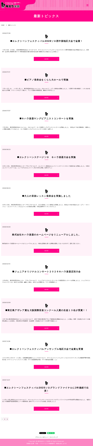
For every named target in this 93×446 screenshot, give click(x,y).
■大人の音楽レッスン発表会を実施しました (46, 196)
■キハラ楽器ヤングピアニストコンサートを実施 (47, 118)
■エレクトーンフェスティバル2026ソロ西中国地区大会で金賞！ (46, 41)
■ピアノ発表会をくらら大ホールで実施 (46, 79)
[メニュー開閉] (87, 5)
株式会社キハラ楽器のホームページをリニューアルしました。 (46, 234)
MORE (46, 59)
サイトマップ (54, 437)
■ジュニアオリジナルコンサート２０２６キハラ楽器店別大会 (46, 271)
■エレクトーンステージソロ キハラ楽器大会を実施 (46, 157)
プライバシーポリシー (41, 437)
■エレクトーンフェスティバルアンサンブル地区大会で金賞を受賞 (46, 349)
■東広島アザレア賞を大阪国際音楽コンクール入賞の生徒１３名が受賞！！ (46, 310)
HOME (2, 25)
